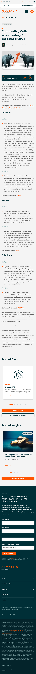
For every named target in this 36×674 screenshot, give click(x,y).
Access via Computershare (25, 2)
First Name (5, 519)
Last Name (5, 527)
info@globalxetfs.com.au (7, 633)
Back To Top (5, 666)
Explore (7, 396)
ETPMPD (21, 308)
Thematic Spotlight (15, 108)
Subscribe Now (8, 553)
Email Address (6, 536)
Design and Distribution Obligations (10, 609)
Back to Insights (10, 17)
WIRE (17, 251)
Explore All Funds (18, 410)
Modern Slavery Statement (16, 607)
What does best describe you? (11, 544)
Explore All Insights (18, 478)
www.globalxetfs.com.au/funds (16, 630)
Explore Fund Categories (18, 415)
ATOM (19, 196)
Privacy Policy (14, 558)
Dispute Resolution (28, 607)
